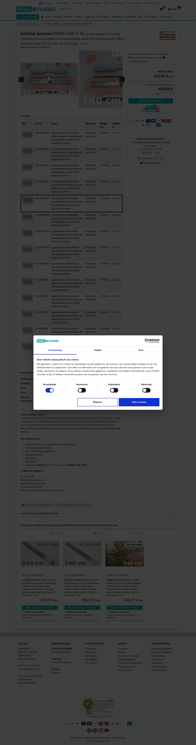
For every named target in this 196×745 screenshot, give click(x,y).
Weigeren (97, 402)
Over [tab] (141, 350)
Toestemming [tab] (55, 350)
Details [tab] (98, 350)
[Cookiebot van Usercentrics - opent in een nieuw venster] (146, 341)
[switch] (82, 390)
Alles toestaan (139, 402)
